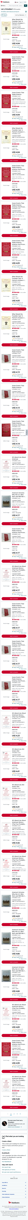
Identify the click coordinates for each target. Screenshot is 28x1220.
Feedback (26, 432)
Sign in (21, 2)
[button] (22, 48)
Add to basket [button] (14, 52)
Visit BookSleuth (6, 1161)
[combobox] (16, 5)
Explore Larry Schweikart (14, 1127)
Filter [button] (5, 15)
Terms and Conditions (14, 1208)
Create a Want (6, 1150)
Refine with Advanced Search (10, 11)
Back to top (14, 1178)
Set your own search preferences (11, 1172)
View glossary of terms (8, 1169)
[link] (26, 11)
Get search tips (6, 1167)
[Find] (25, 5)
